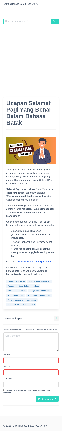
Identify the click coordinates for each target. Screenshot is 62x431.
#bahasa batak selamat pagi (39, 281)
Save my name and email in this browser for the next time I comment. (27, 391)
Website (7, 378)
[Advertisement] (31, 59)
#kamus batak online (16, 295)
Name (7, 354)
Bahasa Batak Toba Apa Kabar (34, 261)
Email (7, 366)
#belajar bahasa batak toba (39, 291)
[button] (58, 4)
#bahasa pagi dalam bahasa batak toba (23, 286)
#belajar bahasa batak (16, 291)
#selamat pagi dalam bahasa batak (21, 305)
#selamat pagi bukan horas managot (22, 300)
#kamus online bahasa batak (39, 295)
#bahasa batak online (16, 281)
